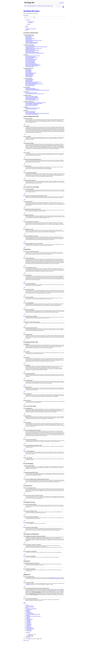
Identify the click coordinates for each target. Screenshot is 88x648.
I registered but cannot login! (30, 38)
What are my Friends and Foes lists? (31, 92)
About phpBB (56, 578)
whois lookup (53, 590)
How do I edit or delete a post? (30, 56)
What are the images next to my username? (32, 50)
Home (25, 5)
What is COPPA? (28, 36)
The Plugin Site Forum (31, 11)
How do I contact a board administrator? (31, 114)
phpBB (44, 217)
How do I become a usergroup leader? (31, 82)
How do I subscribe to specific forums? (31, 104)
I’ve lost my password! (29, 41)
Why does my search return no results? (31, 97)
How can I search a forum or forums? (31, 96)
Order (36, 5)
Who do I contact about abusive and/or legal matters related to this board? (37, 113)
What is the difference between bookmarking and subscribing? (35, 102)
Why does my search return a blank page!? (32, 98)
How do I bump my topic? (29, 66)
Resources (39, 5)
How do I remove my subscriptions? (31, 105)
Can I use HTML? (28, 70)
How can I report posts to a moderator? (31, 63)
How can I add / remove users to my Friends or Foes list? (34, 93)
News (49, 5)
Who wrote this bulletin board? (30, 111)
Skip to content (25, 15)
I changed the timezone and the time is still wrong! (33, 48)
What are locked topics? (29, 75)
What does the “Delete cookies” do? (31, 43)
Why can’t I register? (28, 37)
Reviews (43, 5)
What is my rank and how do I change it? (32, 52)
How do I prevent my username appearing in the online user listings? (36, 46)
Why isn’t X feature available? (30, 112)
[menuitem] (31, 21)
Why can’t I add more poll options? (31, 59)
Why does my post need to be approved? (32, 65)
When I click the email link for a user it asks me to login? (34, 53)
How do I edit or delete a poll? (30, 60)
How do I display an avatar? (30, 51)
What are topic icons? (28, 76)
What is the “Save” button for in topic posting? (32, 64)
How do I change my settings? (30, 45)
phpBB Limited (52, 577)
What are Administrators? (29, 79)
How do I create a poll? (29, 58)
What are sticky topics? (29, 74)
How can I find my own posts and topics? (32, 99)
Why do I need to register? (29, 35)
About (52, 5)
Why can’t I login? (28, 39)
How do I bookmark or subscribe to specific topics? (33, 103)
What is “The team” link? (29, 85)
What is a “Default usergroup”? (30, 84)
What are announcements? (29, 73)
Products (28, 5)
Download (32, 5)
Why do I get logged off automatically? (31, 42)
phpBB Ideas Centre (30, 584)
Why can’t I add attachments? (30, 62)
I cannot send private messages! (30, 88)
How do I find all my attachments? (31, 108)
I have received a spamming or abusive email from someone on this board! (37, 90)
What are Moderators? (29, 80)
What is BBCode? (28, 69)
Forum (46, 5)
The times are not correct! (29, 47)
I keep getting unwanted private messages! (32, 89)
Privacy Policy (61, 2)
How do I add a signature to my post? (31, 57)
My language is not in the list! (30, 49)
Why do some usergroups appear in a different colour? (34, 83)
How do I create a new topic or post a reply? (32, 55)
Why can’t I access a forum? (30, 61)
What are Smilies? (28, 71)
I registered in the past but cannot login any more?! (33, 40)
